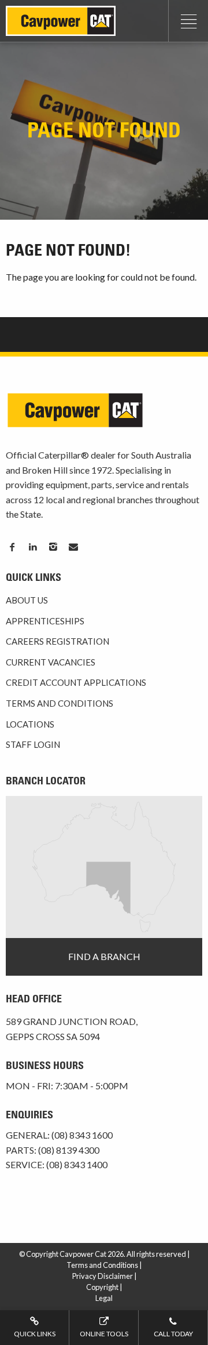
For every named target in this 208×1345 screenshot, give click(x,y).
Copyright (102, 1287)
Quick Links (34, 1333)
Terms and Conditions (59, 703)
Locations (30, 724)
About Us (27, 600)
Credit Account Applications (76, 682)
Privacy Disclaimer (102, 1276)
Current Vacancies (50, 662)
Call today (173, 1333)
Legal (104, 1298)
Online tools (104, 1333)
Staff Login (33, 744)
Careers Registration (57, 641)
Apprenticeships (45, 621)
